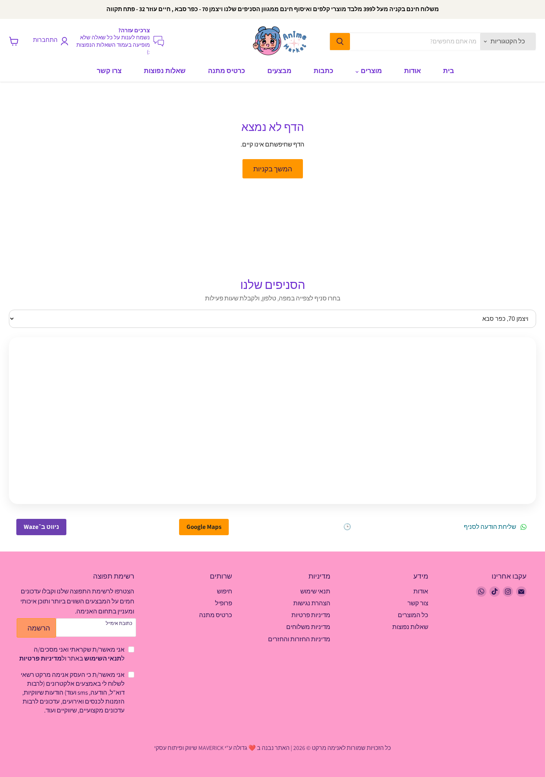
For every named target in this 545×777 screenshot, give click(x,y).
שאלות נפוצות (165, 70)
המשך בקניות (272, 168)
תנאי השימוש (102, 658)
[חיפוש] (340, 41)
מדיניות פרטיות (40, 658)
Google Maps (203, 527)
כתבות (323, 70)
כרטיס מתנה (226, 70)
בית (448, 70)
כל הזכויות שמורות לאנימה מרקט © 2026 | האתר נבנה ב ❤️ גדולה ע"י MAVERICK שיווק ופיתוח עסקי (272, 748)
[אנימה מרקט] (281, 41)
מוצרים (370, 70)
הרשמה (38, 627)
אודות (412, 70)
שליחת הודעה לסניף (490, 527)
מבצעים (279, 70)
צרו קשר (109, 70)
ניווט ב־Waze (41, 527)
